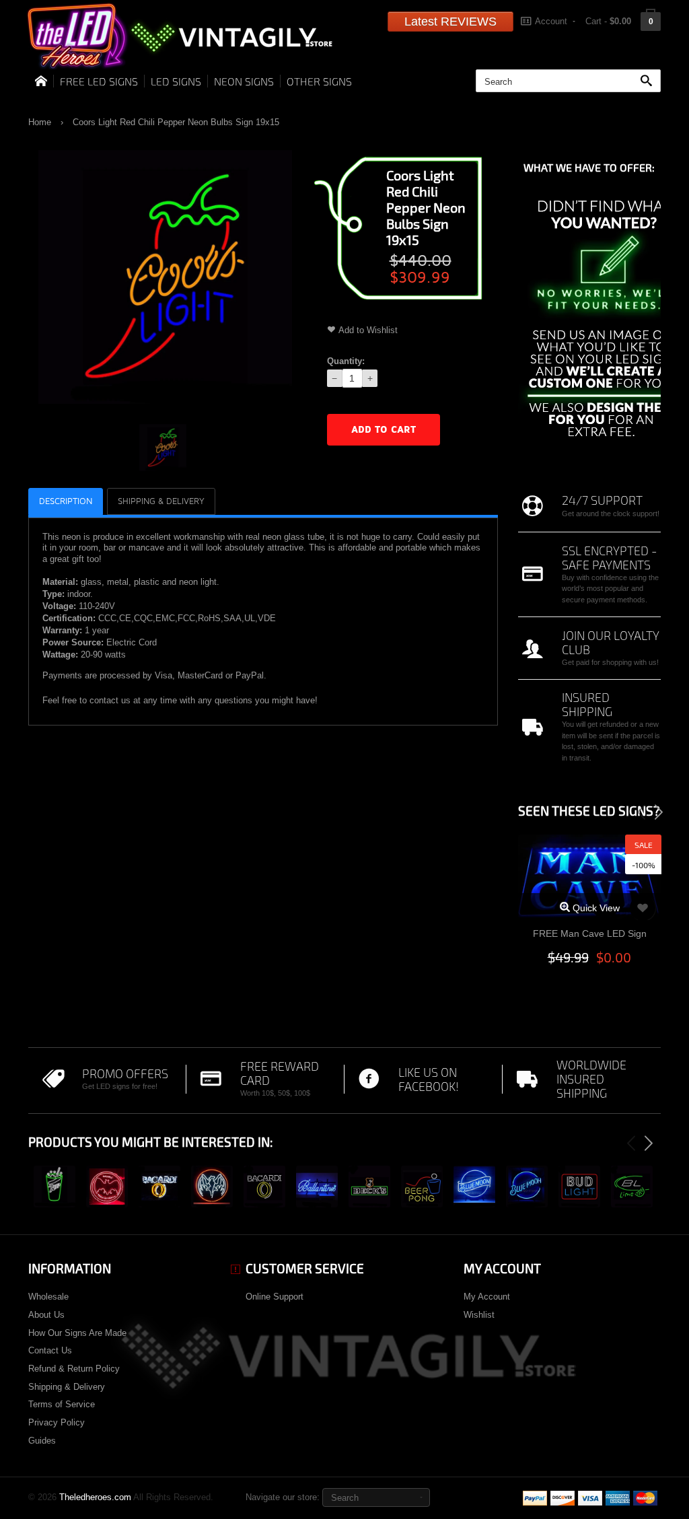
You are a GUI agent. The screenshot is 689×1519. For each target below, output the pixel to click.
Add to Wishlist (368, 330)
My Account (487, 1297)
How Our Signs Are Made (77, 1333)
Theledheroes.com (95, 1497)
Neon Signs (244, 81)
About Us (46, 1315)
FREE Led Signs (99, 81)
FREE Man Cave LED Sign (590, 933)
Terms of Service (61, 1404)
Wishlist (479, 1315)
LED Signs (176, 81)
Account (551, 21)
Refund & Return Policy (74, 1369)
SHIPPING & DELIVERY (161, 501)
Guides (42, 1441)
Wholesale (48, 1297)
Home (39, 122)
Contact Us (50, 1350)
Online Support (274, 1297)
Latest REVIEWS (450, 21)
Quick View (595, 908)
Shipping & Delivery (66, 1387)
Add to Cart (383, 430)
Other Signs (319, 81)
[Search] (649, 81)
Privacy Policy (56, 1422)
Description (65, 501)
